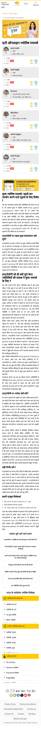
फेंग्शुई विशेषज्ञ (10, 678)
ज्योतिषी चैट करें (11, 609)
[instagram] (29, 696)
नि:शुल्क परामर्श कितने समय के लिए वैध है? (20, 565)
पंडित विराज (14, 113)
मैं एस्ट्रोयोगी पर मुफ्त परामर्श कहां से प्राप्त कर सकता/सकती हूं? (20, 547)
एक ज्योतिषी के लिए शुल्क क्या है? (20, 585)
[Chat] (31, 62)
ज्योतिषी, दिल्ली (11, 632)
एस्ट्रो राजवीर (14, 48)
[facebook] (18, 696)
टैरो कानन (13, 91)
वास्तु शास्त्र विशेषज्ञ (12, 673)
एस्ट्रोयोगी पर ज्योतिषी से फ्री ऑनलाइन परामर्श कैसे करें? (20, 539)
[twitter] (22, 696)
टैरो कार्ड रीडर (10, 662)
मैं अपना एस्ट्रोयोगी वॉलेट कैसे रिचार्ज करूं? (20, 578)
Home (4, 14)
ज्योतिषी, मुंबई (10, 648)
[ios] (15, 696)
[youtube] (26, 696)
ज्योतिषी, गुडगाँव (11, 637)
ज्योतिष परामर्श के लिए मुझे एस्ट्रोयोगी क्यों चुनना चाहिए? (20, 572)
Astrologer (13, 14)
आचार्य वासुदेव (14, 69)
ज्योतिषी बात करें (11, 604)
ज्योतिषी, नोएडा (11, 642)
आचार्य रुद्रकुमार (15, 134)
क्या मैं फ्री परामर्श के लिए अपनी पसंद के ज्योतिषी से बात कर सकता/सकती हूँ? (20, 557)
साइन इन (36, 5)
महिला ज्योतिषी (10, 620)
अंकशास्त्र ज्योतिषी (12, 667)
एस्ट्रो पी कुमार (15, 156)
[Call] (36, 62)
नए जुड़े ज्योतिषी (11, 615)
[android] (11, 696)
